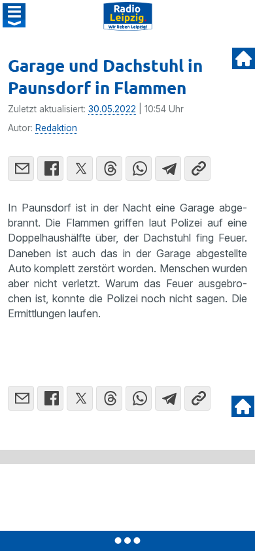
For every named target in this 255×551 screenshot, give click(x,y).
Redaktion (56, 128)
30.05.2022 (112, 109)
